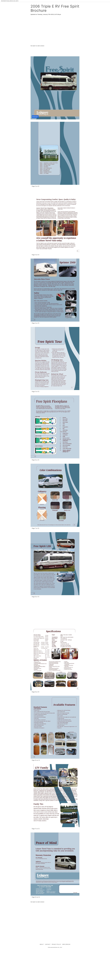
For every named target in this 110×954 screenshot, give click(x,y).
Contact (48, 944)
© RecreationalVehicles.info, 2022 (55, 947)
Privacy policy (56, 944)
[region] (55, 30)
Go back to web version (37, 45)
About (42, 944)
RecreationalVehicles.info (9, 1)
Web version (66, 944)
